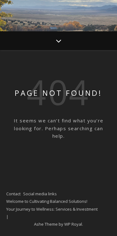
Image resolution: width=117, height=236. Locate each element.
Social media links (40, 194)
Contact (13, 194)
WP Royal (73, 224)
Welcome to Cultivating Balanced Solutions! (46, 201)
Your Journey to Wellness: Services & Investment (52, 209)
